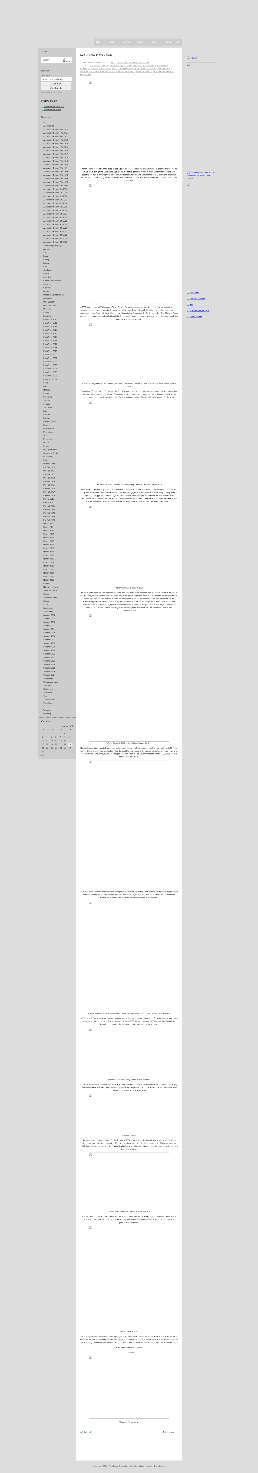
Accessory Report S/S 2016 (55, 210)
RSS (178, 42)
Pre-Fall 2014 (49, 481)
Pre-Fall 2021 (49, 506)
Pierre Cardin (106, 71)
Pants (45, 460)
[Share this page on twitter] (90, 1433)
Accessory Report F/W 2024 (55, 179)
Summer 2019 (49, 647)
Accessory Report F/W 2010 (55, 129)
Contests (47, 284)
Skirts (45, 604)
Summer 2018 (49, 643)
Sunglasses (48, 678)
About (112, 42)
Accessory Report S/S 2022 (55, 231)
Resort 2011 (48, 527)
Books (46, 263)
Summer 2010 (49, 615)
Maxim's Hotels (121, 68)
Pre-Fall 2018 (49, 495)
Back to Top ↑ (160, 1466)
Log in (149, 1466)
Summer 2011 (49, 619)
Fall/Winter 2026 (50, 376)
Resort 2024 (48, 573)
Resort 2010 (48, 524)
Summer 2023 (49, 661)
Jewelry (46, 404)
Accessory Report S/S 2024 (55, 238)
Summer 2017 (49, 640)
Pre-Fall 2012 (49, 474)
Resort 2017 (48, 548)
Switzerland (48, 689)
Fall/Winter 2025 (50, 372)
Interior (46, 393)
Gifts (45, 386)
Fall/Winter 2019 (50, 351)
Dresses (47, 309)
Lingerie (46, 425)
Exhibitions (47, 316)
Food (45, 383)
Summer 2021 (49, 654)
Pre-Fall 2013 (49, 478)
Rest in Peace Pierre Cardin (96, 54)
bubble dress (144, 71)
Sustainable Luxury (51, 682)
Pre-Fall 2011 (49, 471)
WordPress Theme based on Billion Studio (126, 1466)
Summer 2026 (49, 671)
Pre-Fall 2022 (49, 509)
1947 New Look (118, 65)
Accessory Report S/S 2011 (55, 193)
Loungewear (48, 428)
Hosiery (46, 390)
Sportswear (48, 608)
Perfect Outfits (49, 464)
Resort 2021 (48, 562)
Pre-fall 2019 (48, 499)
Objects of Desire (50, 453)
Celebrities (47, 270)
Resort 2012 (48, 531)
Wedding (47, 714)
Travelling (47, 703)
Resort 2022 (48, 566)
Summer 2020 (49, 650)
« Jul (43, 755)
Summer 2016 (49, 636)
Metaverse (47, 439)
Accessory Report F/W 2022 (55, 172)
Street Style (48, 611)
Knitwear (47, 414)
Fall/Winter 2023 (50, 365)
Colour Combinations (52, 281)
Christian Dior (102, 68)
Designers (47, 298)
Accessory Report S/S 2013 (55, 200)
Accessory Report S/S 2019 (55, 221)
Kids (45, 411)
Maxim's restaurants (144, 68)
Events (46, 312)
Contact (169, 42)
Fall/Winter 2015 (50, 337)
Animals (46, 249)
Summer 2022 (49, 657)
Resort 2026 (48, 580)
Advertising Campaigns (53, 245)
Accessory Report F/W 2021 (55, 168)
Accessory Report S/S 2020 (55, 224)
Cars (45, 267)
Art (44, 252)
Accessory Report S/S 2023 (55, 235)
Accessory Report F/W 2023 (55, 175)
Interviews (47, 397)
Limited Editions (50, 421)
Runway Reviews (50, 587)
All (44, 122)
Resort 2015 (48, 541)
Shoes (46, 594)
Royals (46, 583)
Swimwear (47, 685)
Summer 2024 (49, 664)
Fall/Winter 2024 (50, 369)
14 (61, 741)
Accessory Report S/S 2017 (55, 214)
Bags (45, 256)
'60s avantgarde (99, 65)
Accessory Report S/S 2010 (55, 189)
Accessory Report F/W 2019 (55, 161)
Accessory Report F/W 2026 (55, 186)
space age (85, 74)
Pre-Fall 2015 (49, 485)
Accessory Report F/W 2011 (55, 133)
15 (65, 741)
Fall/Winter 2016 (50, 340)
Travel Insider (49, 699)
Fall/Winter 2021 (50, 358)
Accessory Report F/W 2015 (55, 147)
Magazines (48, 432)
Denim (46, 291)
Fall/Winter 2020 (50, 355)
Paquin (93, 71)
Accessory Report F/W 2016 (55, 150)
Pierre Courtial (125, 71)
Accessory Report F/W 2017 (55, 154)
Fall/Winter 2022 (50, 362)
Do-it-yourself (49, 302)
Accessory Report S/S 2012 (55, 196)
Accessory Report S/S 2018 (55, 217)
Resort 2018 (48, 552)
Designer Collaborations (53, 295)
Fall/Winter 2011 (50, 323)
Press (140, 42)
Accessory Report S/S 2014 (55, 203)
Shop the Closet (50, 597)
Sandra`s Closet (50, 590)
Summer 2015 (49, 633)
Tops (45, 696)
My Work (126, 42)
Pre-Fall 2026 (49, 520)
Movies (46, 446)
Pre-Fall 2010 (49, 467)
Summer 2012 (49, 622)
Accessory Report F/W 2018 (55, 157)
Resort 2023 (48, 569)
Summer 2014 (49, 629)
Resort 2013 (48, 534)
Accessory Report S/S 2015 (55, 207)
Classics (47, 277)
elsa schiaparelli (163, 71)
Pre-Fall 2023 (49, 513)
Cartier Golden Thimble (141, 65)
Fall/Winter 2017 (50, 344)
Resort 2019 (48, 555)
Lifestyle (46, 418)
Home (98, 42)
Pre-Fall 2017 (49, 492)
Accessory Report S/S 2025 (55, 242)
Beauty (46, 260)
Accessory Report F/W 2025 (55, 182)
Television (47, 692)
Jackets (46, 400)
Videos (46, 707)
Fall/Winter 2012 (50, 326)
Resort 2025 (48, 576)
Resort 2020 (48, 559)
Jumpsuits (47, 407)
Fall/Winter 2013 (50, 330)
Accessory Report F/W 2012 (55, 136)
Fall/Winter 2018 (50, 348)
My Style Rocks (50, 450)
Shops (46, 601)
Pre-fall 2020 (48, 502)
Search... (47, 60)
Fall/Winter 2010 (50, 319)
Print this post (168, 1432)
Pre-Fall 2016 (49, 488)
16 (70, 741)
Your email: (46, 76)
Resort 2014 (48, 538)
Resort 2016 (48, 545)
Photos (154, 42)
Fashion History (50, 379)
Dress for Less (49, 305)
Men (45, 436)
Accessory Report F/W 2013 (55, 140)
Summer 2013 (49, 626)
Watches (47, 710)
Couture (46, 288)
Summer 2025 (49, 668)
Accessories (48, 126)
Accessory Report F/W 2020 (55, 164)
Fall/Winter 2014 (50, 333)
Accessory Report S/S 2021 (55, 228)
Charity (46, 274)
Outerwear (47, 457)
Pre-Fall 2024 (49, 516)
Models (46, 443)
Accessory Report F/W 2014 (55, 143)
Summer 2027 (49, 675)
